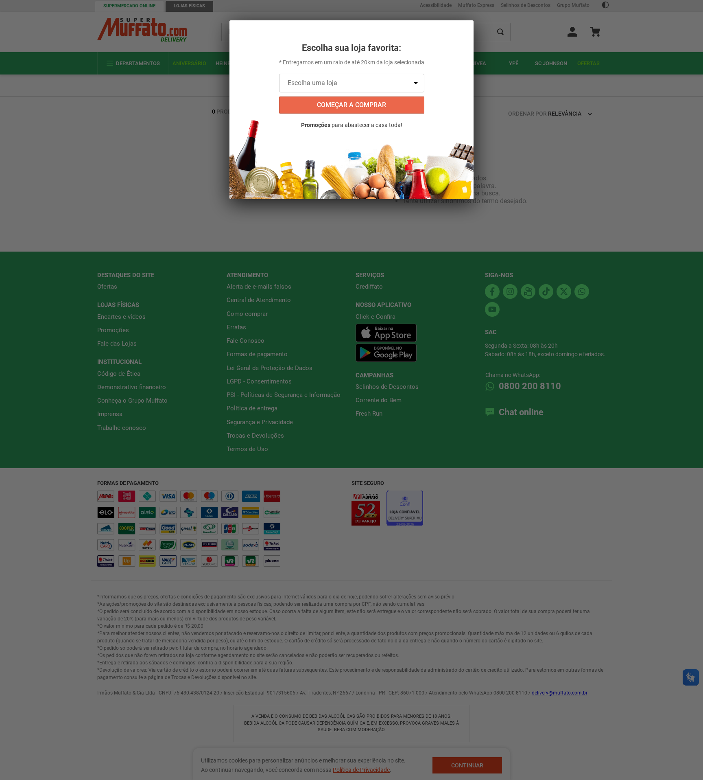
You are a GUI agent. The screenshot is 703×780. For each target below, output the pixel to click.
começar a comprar (351, 105)
